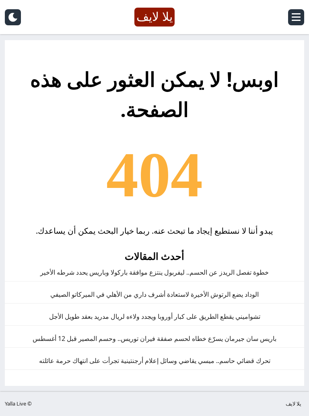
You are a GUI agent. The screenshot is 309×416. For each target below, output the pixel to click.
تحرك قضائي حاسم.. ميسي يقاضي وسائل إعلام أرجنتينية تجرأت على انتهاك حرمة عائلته (154, 360)
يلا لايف (293, 403)
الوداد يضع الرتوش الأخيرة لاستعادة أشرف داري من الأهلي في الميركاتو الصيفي (154, 294)
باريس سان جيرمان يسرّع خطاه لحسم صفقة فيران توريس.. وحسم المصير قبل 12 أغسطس (154, 338)
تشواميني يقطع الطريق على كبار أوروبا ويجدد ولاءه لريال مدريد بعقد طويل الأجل (154, 316)
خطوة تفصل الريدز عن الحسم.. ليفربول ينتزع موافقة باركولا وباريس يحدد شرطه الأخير (154, 272)
